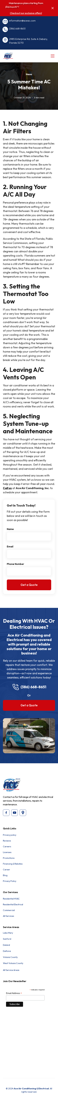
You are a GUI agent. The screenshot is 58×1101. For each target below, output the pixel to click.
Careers (7, 846)
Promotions (9, 858)
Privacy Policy (9, 881)
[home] (14, 56)
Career (6, 869)
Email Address (14, 993)
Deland (6, 945)
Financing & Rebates (13, 863)
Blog (5, 875)
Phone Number (15, 563)
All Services (8, 916)
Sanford (7, 939)
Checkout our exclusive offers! (26, 13)
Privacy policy (9, 835)
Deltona (7, 951)
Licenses (7, 852)
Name (10, 529)
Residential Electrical (13, 904)
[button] (52, 56)
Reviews (7, 840)
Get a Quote (29, 705)
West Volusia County (13, 963)
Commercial (9, 910)
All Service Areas (11, 970)
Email (10, 546)
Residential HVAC (11, 898)
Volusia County (10, 957)
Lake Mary (8, 932)
